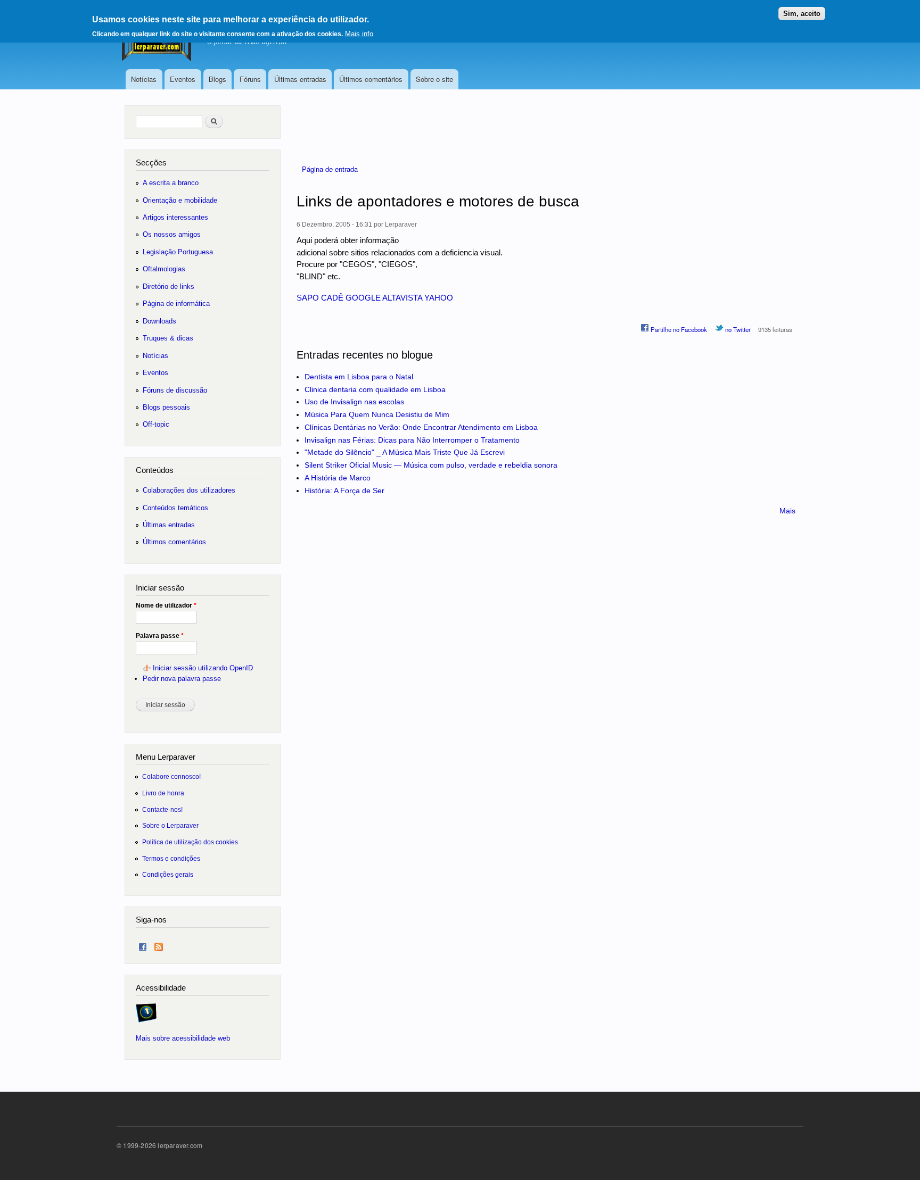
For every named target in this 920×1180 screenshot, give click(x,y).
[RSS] (158, 944)
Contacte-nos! (162, 809)
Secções (151, 162)
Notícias (144, 79)
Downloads (159, 321)
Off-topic (156, 424)
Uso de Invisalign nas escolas (354, 401)
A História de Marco (338, 477)
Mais (787, 510)
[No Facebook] (142, 944)
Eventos (182, 79)
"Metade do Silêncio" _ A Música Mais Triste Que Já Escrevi (405, 452)
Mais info (359, 34)
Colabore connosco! (171, 776)
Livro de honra (163, 793)
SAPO (308, 297)
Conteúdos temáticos (175, 508)
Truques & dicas (168, 338)
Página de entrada (330, 169)
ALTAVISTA (402, 297)
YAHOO (438, 297)
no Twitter (737, 329)
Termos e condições (171, 858)
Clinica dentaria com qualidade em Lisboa (375, 389)
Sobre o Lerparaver (170, 825)
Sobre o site (434, 79)
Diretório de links (168, 286)
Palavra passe (160, 635)
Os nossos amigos (172, 234)
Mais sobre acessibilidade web (183, 1038)
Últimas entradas (300, 79)
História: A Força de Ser (344, 490)
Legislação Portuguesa (178, 252)
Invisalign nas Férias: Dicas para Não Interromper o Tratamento (412, 440)
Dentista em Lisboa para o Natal (359, 376)
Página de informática (176, 304)
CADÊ (332, 297)
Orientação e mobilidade (180, 200)
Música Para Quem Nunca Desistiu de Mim (377, 414)
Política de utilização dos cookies (190, 841)
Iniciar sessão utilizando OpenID (203, 668)
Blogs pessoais (166, 407)
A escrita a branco (171, 183)
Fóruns (250, 79)
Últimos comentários (370, 79)
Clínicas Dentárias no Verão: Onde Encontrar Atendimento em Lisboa (421, 427)
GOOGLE (363, 297)
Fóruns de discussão (175, 390)
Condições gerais (167, 874)
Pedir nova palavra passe (182, 679)
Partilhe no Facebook (678, 329)
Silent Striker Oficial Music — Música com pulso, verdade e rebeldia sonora (431, 465)
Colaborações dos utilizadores (189, 490)
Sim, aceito (801, 14)
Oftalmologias (164, 269)
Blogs (217, 79)
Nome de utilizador (166, 605)
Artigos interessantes (175, 217)
